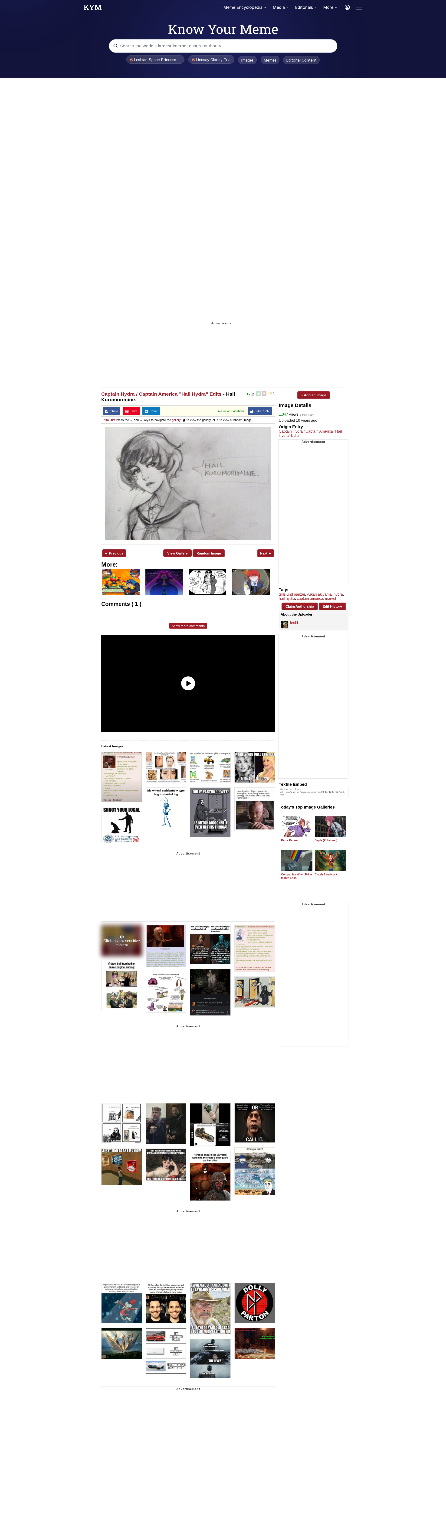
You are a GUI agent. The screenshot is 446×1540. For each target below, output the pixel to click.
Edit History (332, 606)
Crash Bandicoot (326, 874)
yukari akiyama (319, 594)
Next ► (266, 553)
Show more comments (188, 626)
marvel (330, 598)
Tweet (152, 411)
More (328, 7)
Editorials (304, 7)
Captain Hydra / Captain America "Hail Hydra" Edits (161, 394)
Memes (270, 60)
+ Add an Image (313, 395)
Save (133, 411)
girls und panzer (292, 594)
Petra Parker (289, 840)
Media (279, 7)
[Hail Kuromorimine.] (188, 483)
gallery (176, 420)
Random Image (209, 553)
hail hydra (287, 598)
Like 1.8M (261, 411)
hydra (338, 594)
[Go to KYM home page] (93, 8)
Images (247, 60)
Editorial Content (301, 60)
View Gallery (177, 553)
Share (113, 411)
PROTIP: (109, 420)
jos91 (294, 622)
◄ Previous (114, 553)
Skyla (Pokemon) (326, 840)
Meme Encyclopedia (243, 7)
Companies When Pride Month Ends (296, 876)
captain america (310, 598)
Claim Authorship (299, 606)
